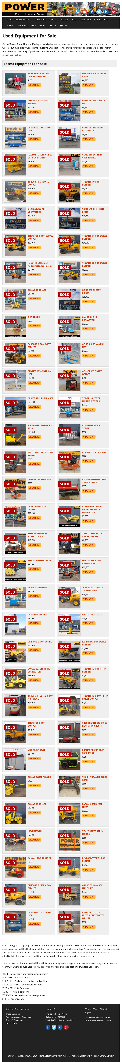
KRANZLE (53, 19)
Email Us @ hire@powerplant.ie (59, 1020)
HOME (9, 19)
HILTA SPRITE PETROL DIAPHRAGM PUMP (39, 75)
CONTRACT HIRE (101, 19)
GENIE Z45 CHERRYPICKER (40, 398)
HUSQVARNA (40, 19)
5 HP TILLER (34, 317)
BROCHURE (23, 25)
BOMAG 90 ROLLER (37, 290)
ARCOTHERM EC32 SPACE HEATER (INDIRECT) (94, 724)
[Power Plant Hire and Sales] (24, 8)
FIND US (53, 25)
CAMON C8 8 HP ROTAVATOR (89, 318)
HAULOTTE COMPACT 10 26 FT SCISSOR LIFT (40, 156)
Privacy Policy (12, 1023)
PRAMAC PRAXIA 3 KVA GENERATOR (93, 751)
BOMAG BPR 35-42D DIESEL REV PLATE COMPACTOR (92, 509)
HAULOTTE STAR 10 (92, 614)
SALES (75, 19)
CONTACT (43, 25)
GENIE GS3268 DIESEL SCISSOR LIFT (93, 129)
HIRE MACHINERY (22, 19)
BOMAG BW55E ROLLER (39, 777)
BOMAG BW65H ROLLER (39, 560)
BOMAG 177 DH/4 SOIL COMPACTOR (39, 670)
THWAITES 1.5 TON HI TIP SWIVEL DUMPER (95, 697)
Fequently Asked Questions (18, 1017)
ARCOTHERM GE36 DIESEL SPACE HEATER (95, 481)
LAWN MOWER (35, 831)
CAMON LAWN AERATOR (39, 858)
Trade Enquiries (13, 1013)
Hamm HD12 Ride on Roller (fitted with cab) (40, 264)
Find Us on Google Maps (56, 1013)
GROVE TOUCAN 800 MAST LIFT (92, 887)
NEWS (33, 25)
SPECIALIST (64, 19)
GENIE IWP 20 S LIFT (37, 614)
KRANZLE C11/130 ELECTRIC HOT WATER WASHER (93, 915)
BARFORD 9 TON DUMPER (40, 641)
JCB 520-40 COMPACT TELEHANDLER (92, 589)
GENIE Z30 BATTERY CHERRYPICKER (92, 156)
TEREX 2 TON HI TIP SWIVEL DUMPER (92, 535)
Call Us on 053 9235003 (55, 1017)
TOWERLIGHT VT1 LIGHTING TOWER (91, 400)
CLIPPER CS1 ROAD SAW (94, 452)
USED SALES (86, 19)
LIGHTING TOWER (37, 749)
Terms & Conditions (14, 1020)
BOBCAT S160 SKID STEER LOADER (37, 535)
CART (64, 25)
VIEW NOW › (34, 85)
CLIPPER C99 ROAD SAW (39, 479)
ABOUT (10, 25)
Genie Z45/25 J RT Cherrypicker (37, 210)
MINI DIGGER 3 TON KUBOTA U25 (91, 562)
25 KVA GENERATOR (37, 587)
